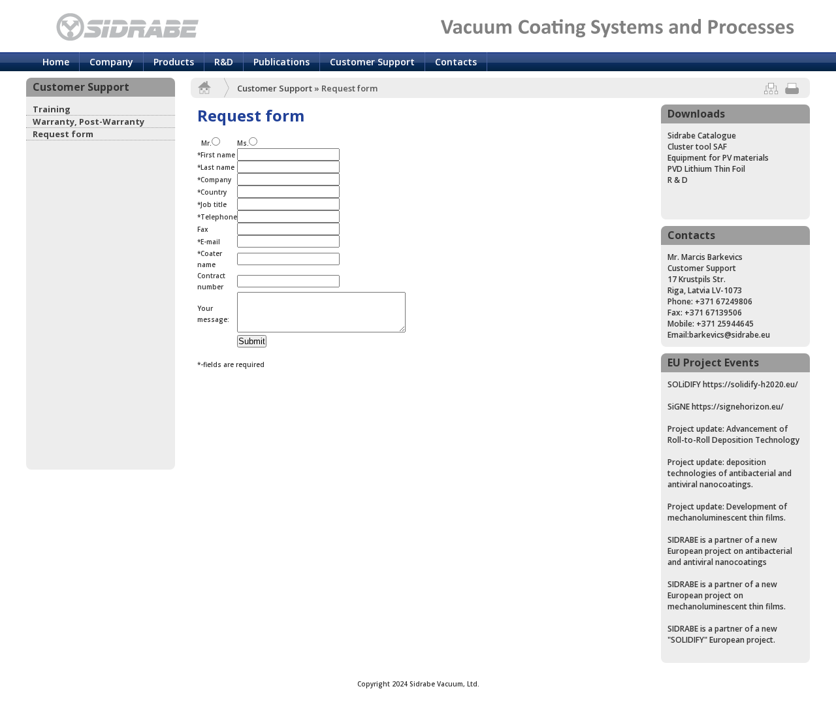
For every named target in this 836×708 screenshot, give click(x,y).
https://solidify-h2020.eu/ (750, 384)
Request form (63, 134)
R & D (677, 179)
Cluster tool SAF (697, 146)
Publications (281, 62)
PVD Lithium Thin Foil (706, 168)
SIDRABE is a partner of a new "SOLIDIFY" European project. (722, 634)
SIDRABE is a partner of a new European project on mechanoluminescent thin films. (726, 595)
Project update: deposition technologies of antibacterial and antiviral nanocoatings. (729, 473)
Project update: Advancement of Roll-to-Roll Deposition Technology (733, 434)
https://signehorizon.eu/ (738, 406)
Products (173, 62)
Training (52, 109)
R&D (223, 62)
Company (111, 62)
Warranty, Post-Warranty (88, 121)
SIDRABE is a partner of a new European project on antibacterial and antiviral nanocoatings (729, 551)
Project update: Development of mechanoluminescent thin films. (727, 512)
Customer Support (372, 62)
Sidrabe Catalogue (701, 135)
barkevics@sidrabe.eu (729, 334)
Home (55, 62)
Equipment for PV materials (718, 157)
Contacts (456, 62)
